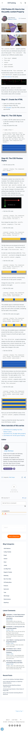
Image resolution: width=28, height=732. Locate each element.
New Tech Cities (7, 578)
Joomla (5, 565)
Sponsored (6, 589)
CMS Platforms (7, 548)
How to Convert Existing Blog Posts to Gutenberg (13, 650)
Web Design (12, 477)
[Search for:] (14, 527)
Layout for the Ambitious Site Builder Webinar (13, 679)
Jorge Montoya (11, 17)
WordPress (6, 602)
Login (24, 497)
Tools (5, 592)
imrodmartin (9, 626)
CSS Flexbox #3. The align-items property (14, 433)
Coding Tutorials (7, 551)
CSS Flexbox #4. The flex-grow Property (14, 435)
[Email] (14, 469)
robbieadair (9, 614)
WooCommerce (7, 599)
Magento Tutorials (8, 572)
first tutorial (8, 76)
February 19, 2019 (12, 19)
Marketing (6, 575)
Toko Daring (9, 660)
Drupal (5, 555)
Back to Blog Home (14, 536)
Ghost (5, 562)
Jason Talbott (9, 640)
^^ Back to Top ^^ (19, 711)
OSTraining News (8, 582)
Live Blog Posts (7, 568)
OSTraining (12, 3)
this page (8, 107)
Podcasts (6, 585)
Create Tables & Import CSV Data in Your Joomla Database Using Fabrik (15, 616)
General (5, 558)
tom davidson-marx (11, 648)
